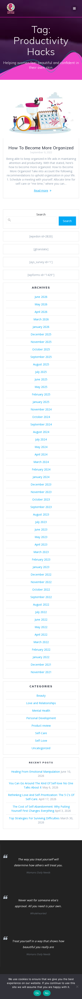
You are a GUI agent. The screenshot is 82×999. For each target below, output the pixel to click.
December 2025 (41, 334)
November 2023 (41, 492)
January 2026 (41, 327)
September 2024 (41, 424)
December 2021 (41, 664)
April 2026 (41, 312)
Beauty (41, 695)
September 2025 (41, 357)
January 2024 (41, 477)
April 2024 (41, 454)
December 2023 (41, 484)
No (47, 993)
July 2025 (41, 372)
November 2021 (41, 672)
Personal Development (41, 718)
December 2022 (41, 574)
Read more (41, 190)
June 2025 (41, 379)
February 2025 (41, 394)
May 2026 (41, 304)
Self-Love (41, 740)
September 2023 (41, 507)
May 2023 (41, 537)
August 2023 (41, 514)
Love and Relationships (41, 703)
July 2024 (41, 439)
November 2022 (41, 582)
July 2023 (41, 522)
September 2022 (41, 597)
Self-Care (41, 733)
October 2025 (41, 349)
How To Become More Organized (41, 147)
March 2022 (41, 642)
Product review (41, 725)
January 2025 (41, 402)
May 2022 (41, 627)
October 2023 (41, 499)
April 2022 (41, 634)
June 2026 (41, 297)
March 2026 (41, 319)
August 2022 (41, 604)
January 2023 (41, 567)
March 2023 (41, 552)
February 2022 (41, 649)
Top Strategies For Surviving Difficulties (34, 818)
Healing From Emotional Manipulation (35, 771)
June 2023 (41, 529)
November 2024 (41, 409)
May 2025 (41, 387)
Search (41, 214)
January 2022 (41, 657)
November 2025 (41, 342)
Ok (37, 993)
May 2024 (41, 447)
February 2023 (41, 559)
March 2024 (41, 462)
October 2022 (41, 589)
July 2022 (41, 612)
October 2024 (41, 417)
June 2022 (41, 619)
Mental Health (41, 710)
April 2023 (41, 544)
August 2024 (41, 432)
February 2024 (41, 469)
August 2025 (41, 364)
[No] (77, 987)
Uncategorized (41, 748)
